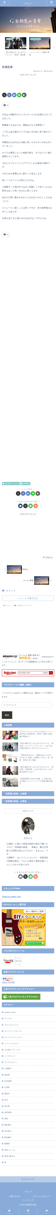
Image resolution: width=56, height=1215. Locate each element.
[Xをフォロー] (25, 506)
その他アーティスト (12, 483)
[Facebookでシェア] (9, 95)
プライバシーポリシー (41, 1196)
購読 (7, 715)
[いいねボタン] (5, 105)
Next (54, 47)
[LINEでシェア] (19, 95)
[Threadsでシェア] (21, 872)
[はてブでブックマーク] (14, 95)
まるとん (28, 838)
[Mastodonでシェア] (21, 865)
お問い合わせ (14, 1196)
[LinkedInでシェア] (34, 879)
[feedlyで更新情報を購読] (30, 506)
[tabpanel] (15, 47)
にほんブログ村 (8, 982)
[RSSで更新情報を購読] (35, 506)
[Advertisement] (28, 83)
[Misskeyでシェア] (46, 865)
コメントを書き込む (28, 598)
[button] (24, 95)
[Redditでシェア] (34, 872)
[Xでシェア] (4, 95)
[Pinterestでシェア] (21, 879)
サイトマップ (28, 1200)
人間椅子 (26, 483)
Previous (2, 47)
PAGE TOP (29, 1179)
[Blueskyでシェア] (34, 865)
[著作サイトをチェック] (20, 506)
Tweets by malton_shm (11, 897)
